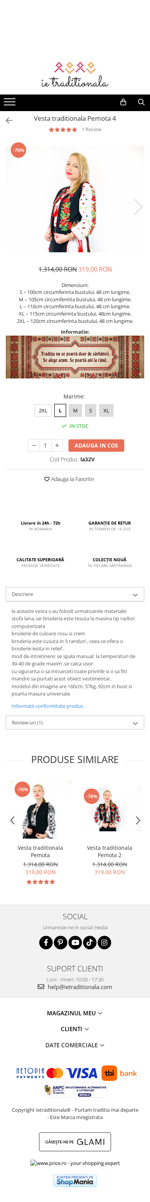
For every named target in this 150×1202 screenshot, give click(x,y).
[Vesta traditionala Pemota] (40, 809)
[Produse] (10, 104)
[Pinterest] (60, 942)
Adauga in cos (96, 445)
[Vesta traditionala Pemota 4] (75, 199)
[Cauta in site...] (141, 102)
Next (138, 207)
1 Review (92, 129)
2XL (43, 410)
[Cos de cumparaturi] (123, 102)
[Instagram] (104, 942)
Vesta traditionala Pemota (40, 851)
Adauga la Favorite (72, 479)
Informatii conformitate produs (47, 705)
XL (106, 410)
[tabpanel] (75, 199)
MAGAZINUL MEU (72, 1013)
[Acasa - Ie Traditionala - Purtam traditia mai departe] (75, 75)
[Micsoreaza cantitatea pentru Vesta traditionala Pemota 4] (34, 445)
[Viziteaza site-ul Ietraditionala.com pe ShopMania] (75, 1181)
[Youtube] (75, 942)
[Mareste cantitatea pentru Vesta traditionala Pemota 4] (57, 445)
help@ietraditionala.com (79, 987)
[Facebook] (46, 942)
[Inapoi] (6, 120)
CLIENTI (72, 1029)
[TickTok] (90, 942)
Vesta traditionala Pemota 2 (109, 851)
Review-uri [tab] (27, 722)
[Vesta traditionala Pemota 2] (109, 809)
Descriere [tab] (22, 594)
